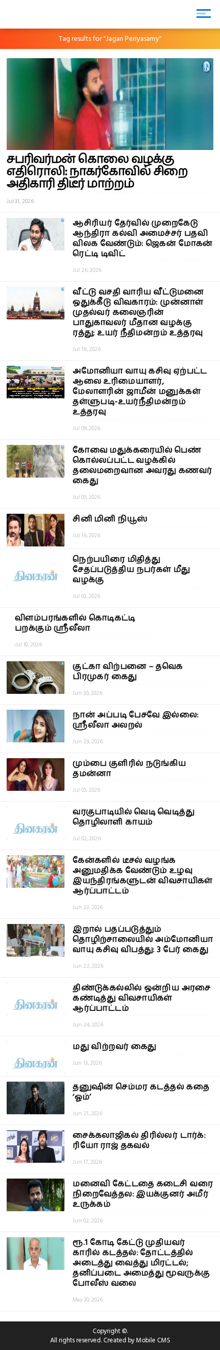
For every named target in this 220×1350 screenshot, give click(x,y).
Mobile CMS (153, 1340)
